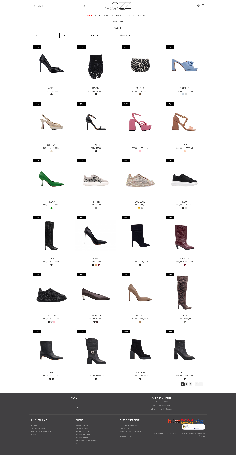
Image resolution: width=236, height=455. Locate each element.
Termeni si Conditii (38, 428)
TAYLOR (140, 315)
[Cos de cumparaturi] (203, 5)
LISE (140, 145)
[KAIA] (184, 122)
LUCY (51, 259)
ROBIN (95, 88)
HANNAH (184, 259)
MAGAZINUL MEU (39, 420)
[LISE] (140, 122)
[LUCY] (51, 235)
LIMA (95, 259)
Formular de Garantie (84, 434)
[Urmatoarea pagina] (201, 384)
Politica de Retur (82, 428)
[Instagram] (77, 407)
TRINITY (96, 145)
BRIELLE (184, 88)
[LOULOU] (51, 292)
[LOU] (184, 178)
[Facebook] (72, 407)
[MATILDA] (140, 235)
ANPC (78, 443)
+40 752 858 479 (163, 406)
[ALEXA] (51, 178)
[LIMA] (95, 235)
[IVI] (51, 349)
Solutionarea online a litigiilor (86, 440)
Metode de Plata (82, 425)
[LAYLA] (95, 349)
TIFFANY (95, 202)
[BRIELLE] (184, 65)
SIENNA (51, 145)
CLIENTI (79, 420)
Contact (34, 434)
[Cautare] (83, 6)
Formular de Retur (82, 437)
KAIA (184, 145)
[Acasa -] (118, 6)
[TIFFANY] (95, 178)
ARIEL (51, 88)
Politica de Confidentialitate (41, 431)
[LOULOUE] (140, 178)
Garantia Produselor (83, 431)
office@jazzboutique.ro (163, 409)
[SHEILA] (140, 65)
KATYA (184, 372)
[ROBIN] (95, 65)
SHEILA (140, 88)
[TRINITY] (95, 122)
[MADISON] (140, 349)
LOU (184, 202)
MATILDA (140, 259)
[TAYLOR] (140, 292)
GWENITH (96, 315)
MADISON (140, 372)
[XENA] (184, 292)
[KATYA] (184, 349)
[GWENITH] (95, 292)
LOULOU (51, 315)
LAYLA (95, 372)
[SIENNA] (51, 122)
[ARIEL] (51, 65)
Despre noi (35, 425)
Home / (115, 22)
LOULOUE (140, 202)
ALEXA (51, 202)
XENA (185, 315)
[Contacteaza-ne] (198, 5)
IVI (51, 372)
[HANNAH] (184, 235)
